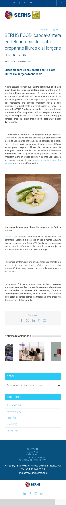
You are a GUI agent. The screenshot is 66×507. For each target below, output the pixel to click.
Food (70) (11, 418)
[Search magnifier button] (59, 385)
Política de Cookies (32, 457)
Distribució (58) (13, 411)
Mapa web (33, 452)
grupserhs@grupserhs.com (33, 473)
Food (29, 61)
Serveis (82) (12, 430)
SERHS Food (11, 236)
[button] (7, 351)
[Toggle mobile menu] (59, 12)
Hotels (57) (11, 424)
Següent (55, 29)
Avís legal (32, 455)
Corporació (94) (13, 405)
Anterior (45, 29)
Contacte (33, 449)
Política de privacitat (33, 460)
